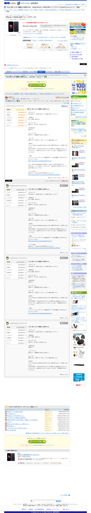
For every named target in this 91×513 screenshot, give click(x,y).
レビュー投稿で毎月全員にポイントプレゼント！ (42, 88)
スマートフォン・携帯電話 (20, 75)
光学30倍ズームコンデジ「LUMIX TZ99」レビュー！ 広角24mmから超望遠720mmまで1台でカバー (78, 308)
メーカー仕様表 (38, 33)
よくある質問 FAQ (77, 286)
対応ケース (74, 47)
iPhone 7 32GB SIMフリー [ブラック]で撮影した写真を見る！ (78, 124)
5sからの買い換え (11, 430)
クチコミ (46, 463)
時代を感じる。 (11, 426)
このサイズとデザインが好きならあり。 (17, 428)
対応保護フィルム (76, 48)
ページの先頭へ (64, 495)
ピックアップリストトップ (79, 229)
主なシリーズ (75, 107)
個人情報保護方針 (39, 509)
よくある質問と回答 (77, 270)
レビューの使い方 (76, 267)
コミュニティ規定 (76, 265)
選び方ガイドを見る (81, 117)
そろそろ (9, 422)
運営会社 (24, 509)
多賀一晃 (75, 245)
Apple (11, 15)
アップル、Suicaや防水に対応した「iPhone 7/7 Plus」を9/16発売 (48, 37)
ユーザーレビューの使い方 (78, 285)
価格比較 (22, 463)
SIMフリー (28, 15)
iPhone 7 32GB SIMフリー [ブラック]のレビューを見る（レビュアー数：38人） (48, 433)
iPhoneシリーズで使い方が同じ (15, 411)
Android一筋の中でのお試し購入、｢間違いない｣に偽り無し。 (23, 420)
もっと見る (66, 102)
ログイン (62, 4)
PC (84, 225)
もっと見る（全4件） (63, 40)
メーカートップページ (28, 33)
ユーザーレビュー (9, 75)
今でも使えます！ (11, 413)
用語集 (74, 114)
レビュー (38, 463)
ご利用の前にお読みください (12, 65)
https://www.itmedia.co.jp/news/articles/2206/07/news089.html (44, 174)
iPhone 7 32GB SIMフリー (44, 75)
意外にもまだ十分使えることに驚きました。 (18, 424)
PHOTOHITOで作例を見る (77, 39)
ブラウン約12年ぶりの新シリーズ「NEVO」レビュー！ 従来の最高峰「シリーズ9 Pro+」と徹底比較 (78, 320)
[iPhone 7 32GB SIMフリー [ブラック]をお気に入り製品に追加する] (30, 26)
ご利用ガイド (83, 4)
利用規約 (30, 509)
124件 (17, 98)
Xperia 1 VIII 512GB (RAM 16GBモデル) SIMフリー (78, 183)
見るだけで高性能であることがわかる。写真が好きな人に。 (78, 236)
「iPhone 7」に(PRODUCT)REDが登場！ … (42, 40)
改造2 (84, 227)
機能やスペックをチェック (79, 110)
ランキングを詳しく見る (80, 207)
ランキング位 (56, 463)
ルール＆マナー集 (76, 268)
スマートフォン (30, 75)
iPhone (19, 15)
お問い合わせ (65, 509)
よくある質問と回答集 (78, 112)
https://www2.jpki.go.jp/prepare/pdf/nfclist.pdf (39, 161)
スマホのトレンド (76, 103)
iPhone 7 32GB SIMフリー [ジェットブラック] (52, 93)
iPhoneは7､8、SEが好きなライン (15, 415)
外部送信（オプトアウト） (53, 509)
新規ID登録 (68, 4)
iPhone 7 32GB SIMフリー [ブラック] (28, 454)
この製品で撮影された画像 (77, 38)
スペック (30, 463)
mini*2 (10, 97)
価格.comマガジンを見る (79, 330)
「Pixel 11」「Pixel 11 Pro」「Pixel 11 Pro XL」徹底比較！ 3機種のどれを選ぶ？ (78, 296)
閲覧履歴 (76, 4)
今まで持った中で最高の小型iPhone (16, 417)
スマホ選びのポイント (78, 105)
